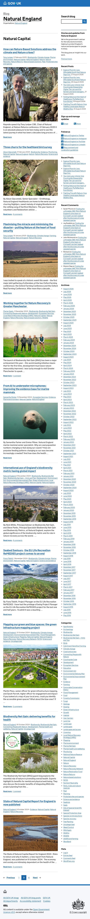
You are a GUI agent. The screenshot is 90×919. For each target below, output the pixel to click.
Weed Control (68, 827)
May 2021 (67, 465)
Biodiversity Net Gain (47, 311)
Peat (43, 62)
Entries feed (67, 855)
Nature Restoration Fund (72, 772)
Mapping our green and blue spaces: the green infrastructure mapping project (30, 626)
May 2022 (67, 431)
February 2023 (69, 405)
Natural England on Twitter (74, 135)
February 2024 (69, 371)
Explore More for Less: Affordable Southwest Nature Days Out (74, 79)
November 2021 (69, 448)
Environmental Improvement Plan (19, 480)
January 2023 (68, 408)
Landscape (67, 724)
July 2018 (67, 559)
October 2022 (68, 417)
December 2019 (69, 513)
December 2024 (69, 346)
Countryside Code (70, 660)
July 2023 (67, 391)
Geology (66, 704)
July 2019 (67, 525)
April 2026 (67, 300)
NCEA (39, 639)
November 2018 (69, 547)
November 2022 (69, 414)
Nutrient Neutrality (70, 783)
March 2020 (68, 505)
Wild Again (67, 830)
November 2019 (69, 516)
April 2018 (67, 564)
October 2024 (68, 351)
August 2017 (68, 576)
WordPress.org (69, 861)
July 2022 (67, 425)
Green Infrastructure (40, 480)
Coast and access (69, 652)
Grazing (66, 707)
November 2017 (69, 570)
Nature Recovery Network (26, 639)
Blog (6, 13)
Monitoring (52, 152)
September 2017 (69, 573)
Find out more (66, 59)
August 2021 (68, 456)
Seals (65, 805)
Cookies (46, 901)
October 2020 (68, 485)
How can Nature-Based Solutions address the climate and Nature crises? (29, 51)
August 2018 (68, 556)
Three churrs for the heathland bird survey (27, 147)
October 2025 (68, 317)
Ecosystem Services (46, 313)
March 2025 (68, 337)
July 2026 (67, 292)
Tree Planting (68, 822)
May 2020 (67, 499)
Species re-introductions (72, 816)
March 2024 (68, 368)
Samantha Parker (9, 397)
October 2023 (68, 382)
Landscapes (67, 727)
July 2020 (67, 493)
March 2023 (68, 402)
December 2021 (69, 445)
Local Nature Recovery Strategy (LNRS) (18, 316)
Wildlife (45, 318)
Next (35, 877)
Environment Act (69, 671)
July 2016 (67, 610)
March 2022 (68, 436)
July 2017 (66, 579)
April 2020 (67, 502)
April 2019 (67, 533)
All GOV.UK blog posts (31, 898)
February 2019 (68, 539)
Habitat (66, 715)
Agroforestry (68, 627)
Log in (65, 853)
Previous (11, 877)
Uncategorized (16, 641)
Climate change (43, 57)
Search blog (68, 16)
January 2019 (68, 542)
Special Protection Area (72, 813)
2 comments (17, 706)
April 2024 (67, 365)
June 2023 (67, 394)
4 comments (17, 214)
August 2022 (68, 422)
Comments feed (69, 858)
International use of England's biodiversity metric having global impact (27, 469)
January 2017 (68, 593)
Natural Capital (19, 59)
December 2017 (69, 567)
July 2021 (67, 459)
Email (66, 124)
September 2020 (69, 488)
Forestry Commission (71, 698)
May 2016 (67, 615)
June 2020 (67, 496)
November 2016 (69, 598)
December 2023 (69, 377)
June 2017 (67, 581)
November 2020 (69, 482)
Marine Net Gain (69, 746)
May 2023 (67, 397)
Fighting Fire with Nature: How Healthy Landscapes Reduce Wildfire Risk (75, 106)
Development (33, 313)
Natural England (22, 19)
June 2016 (67, 613)
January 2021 (68, 476)
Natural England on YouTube (74, 141)
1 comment (17, 376)
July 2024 (67, 360)
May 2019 (67, 530)
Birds (65, 643)
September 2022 (69, 419)
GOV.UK (46, 898)
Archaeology (68, 629)
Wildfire (66, 833)
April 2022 (67, 434)
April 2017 (67, 584)
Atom (79, 124)
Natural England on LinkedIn (74, 145)
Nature (42, 59)
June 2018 (67, 561)
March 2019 (68, 536)
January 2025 (68, 343)
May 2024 (67, 363)
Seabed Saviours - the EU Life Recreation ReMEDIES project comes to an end (26, 552)
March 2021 (68, 471)
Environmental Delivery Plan (74, 674)
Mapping (23, 637)
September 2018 (69, 553)
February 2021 (68, 473)
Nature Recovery (41, 154)
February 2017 (68, 590)
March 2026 (68, 303)
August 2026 (68, 289)
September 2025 (69, 320)
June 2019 (67, 527)
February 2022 (69, 439)
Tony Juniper (8, 57)
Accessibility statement (30, 901)
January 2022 (68, 442)
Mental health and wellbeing (74, 749)
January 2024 (68, 374)
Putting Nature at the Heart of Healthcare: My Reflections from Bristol (74, 99)
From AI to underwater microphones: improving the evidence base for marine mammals (26, 389)
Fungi (65, 701)
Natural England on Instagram (75, 139)
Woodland (67, 841)
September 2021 (69, 454)
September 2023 (69, 385)
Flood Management (47, 635)
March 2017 (67, 587)
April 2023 (67, 400)
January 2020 (68, 510)
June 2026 (67, 294)
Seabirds (66, 802)
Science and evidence (47, 561)
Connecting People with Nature (15, 313)
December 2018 (69, 544)
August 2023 (68, 388)
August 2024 (68, 357)
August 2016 (68, 607)
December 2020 (69, 479)
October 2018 (68, 550)
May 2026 (67, 297)
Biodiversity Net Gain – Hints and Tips (22, 478)
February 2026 (69, 306)
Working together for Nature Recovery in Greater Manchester (26, 304)
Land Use (66, 721)
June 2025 (67, 328)
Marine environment (11, 399)
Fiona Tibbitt (8, 558)
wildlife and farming (70, 839)
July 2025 (67, 326)
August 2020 (68, 490)
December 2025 (69, 311)
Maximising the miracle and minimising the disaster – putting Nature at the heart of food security (29, 227)
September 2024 (69, 354)
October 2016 (68, 601)
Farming (53, 236)
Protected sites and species (73, 797)
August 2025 (68, 323)
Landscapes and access (72, 729)
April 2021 (67, 468)
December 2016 (69, 596)
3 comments (17, 867)
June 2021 (67, 462)
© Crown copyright (78, 912)
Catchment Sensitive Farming (74, 646)
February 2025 (69, 340)
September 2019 (69, 519)
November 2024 (69, 348)
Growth (66, 712)
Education (67, 668)
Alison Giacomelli (9, 152)
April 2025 (67, 334)
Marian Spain (8, 311)
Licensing (67, 732)
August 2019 (68, 522)
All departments (10, 901)
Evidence (44, 152)
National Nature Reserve (72, 754)
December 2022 (69, 411)
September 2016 (69, 604)
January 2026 (68, 309)
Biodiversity (32, 57)
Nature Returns (17, 62)
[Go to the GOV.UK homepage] (12, 3)
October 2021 (68, 451)
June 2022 (67, 428)
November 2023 (69, 380)
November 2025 (69, 314)
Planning (66, 794)
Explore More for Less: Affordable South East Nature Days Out (74, 72)
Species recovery (69, 819)
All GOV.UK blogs (11, 898)
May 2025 (67, 331)
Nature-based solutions (32, 62)
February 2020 (69, 507)
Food (65, 695)
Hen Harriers (68, 718)
